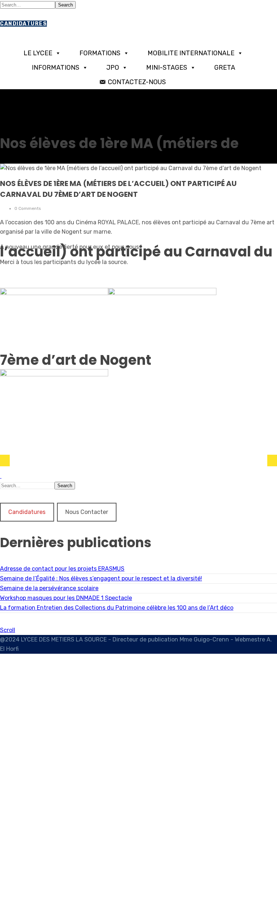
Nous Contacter (86, 512)
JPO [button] (112, 68)
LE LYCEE (37, 53)
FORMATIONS (99, 53)
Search (65, 5)
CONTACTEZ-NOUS (137, 82)
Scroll (7, 630)
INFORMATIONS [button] (55, 68)
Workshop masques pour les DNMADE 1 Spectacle (66, 597)
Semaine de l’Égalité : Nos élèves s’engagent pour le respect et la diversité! (101, 578)
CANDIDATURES (23, 24)
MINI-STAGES (166, 68)
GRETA (224, 68)
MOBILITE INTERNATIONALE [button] (191, 53)
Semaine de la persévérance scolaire (49, 588)
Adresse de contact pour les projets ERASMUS (62, 568)
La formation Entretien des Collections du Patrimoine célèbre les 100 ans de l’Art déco (116, 607)
